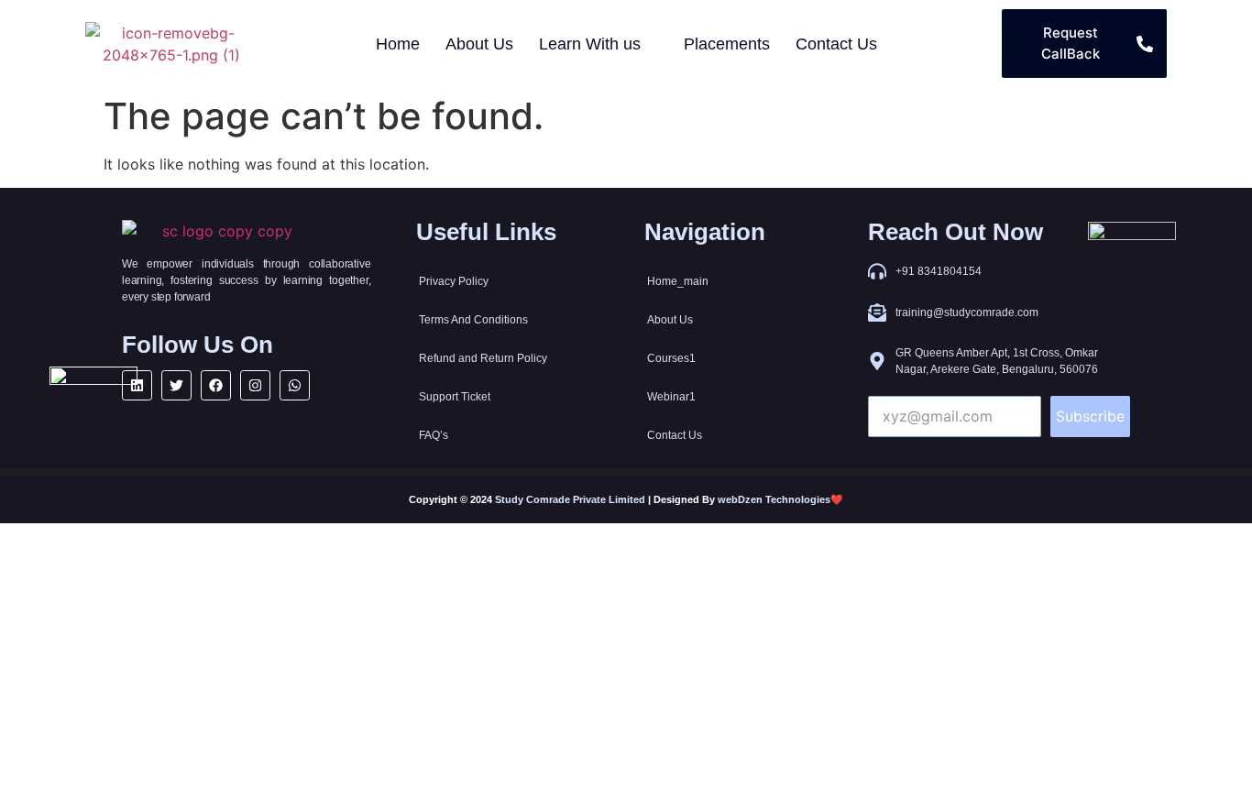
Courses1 (671, 358)
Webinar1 (671, 396)
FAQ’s (433, 435)
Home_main (677, 281)
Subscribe (1090, 416)
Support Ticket (454, 396)
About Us (670, 319)
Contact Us (674, 435)
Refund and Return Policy (483, 358)
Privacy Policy (454, 281)
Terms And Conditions (473, 319)
